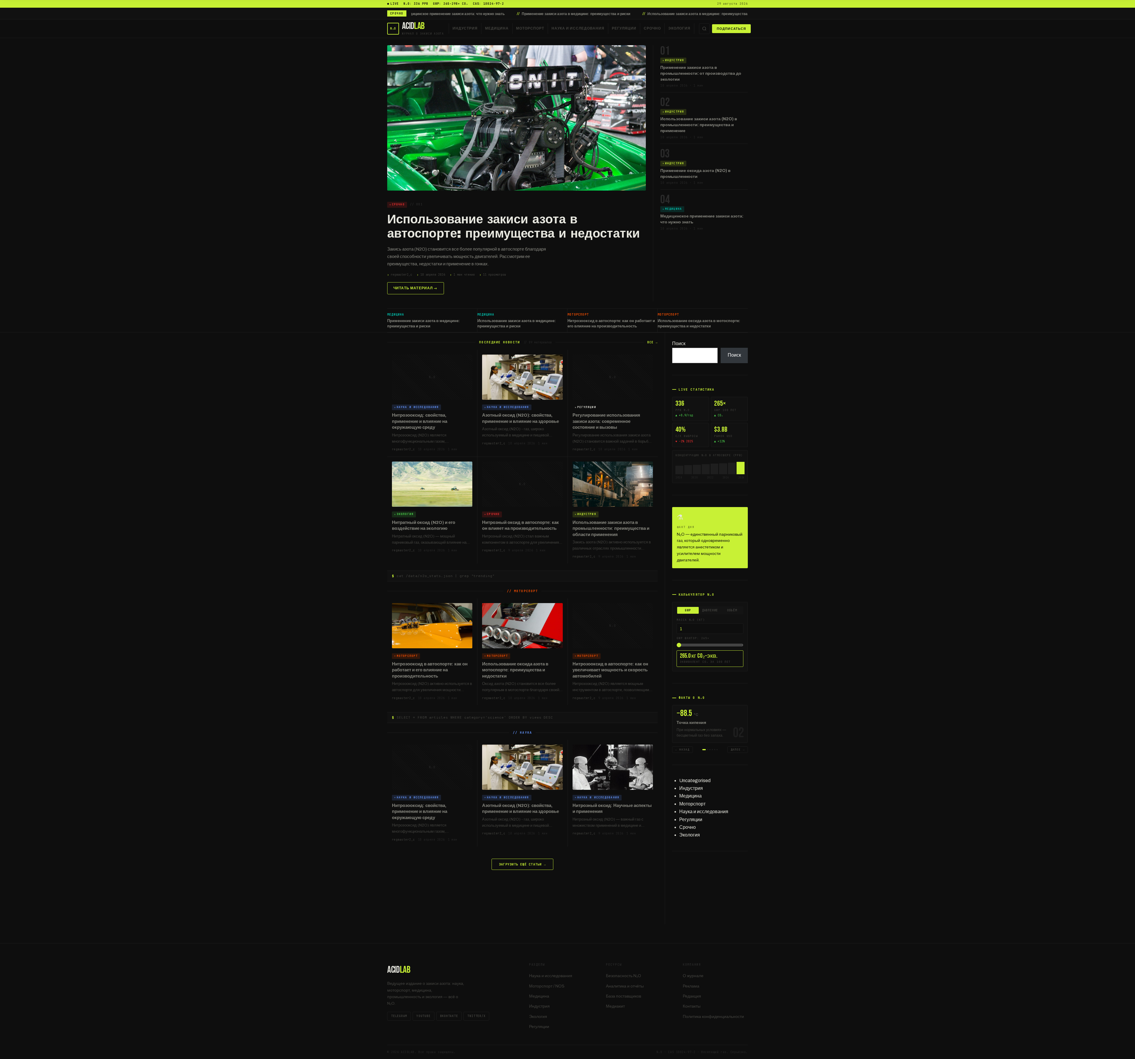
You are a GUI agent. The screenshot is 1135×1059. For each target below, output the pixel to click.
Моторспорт (530, 28)
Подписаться (731, 28)
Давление (710, 610)
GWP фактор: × (693, 638)
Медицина (497, 28)
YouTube (423, 1016)
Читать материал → (415, 288)
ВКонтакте (449, 1016)
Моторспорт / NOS (547, 986)
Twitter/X (476, 1016)
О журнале (693, 976)
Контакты (692, 1006)
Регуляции (624, 28)
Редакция (692, 996)
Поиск (678, 343)
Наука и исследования (578, 28)
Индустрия (465, 28)
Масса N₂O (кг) (691, 620)
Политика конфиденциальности (713, 1016)
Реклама (691, 986)
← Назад (682, 749)
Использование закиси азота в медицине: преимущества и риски (617, 14)
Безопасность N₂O (623, 976)
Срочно (652, 28)
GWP (688, 610)
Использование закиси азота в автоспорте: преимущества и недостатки (513, 226)
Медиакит (615, 1006)
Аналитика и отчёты (625, 986)
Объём (732, 610)
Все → (652, 342)
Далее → (738, 749)
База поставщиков (623, 996)
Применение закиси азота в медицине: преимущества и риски (488, 14)
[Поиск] (704, 28)
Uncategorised (695, 780)
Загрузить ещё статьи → (522, 864)
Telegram (399, 1016)
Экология (679, 28)
